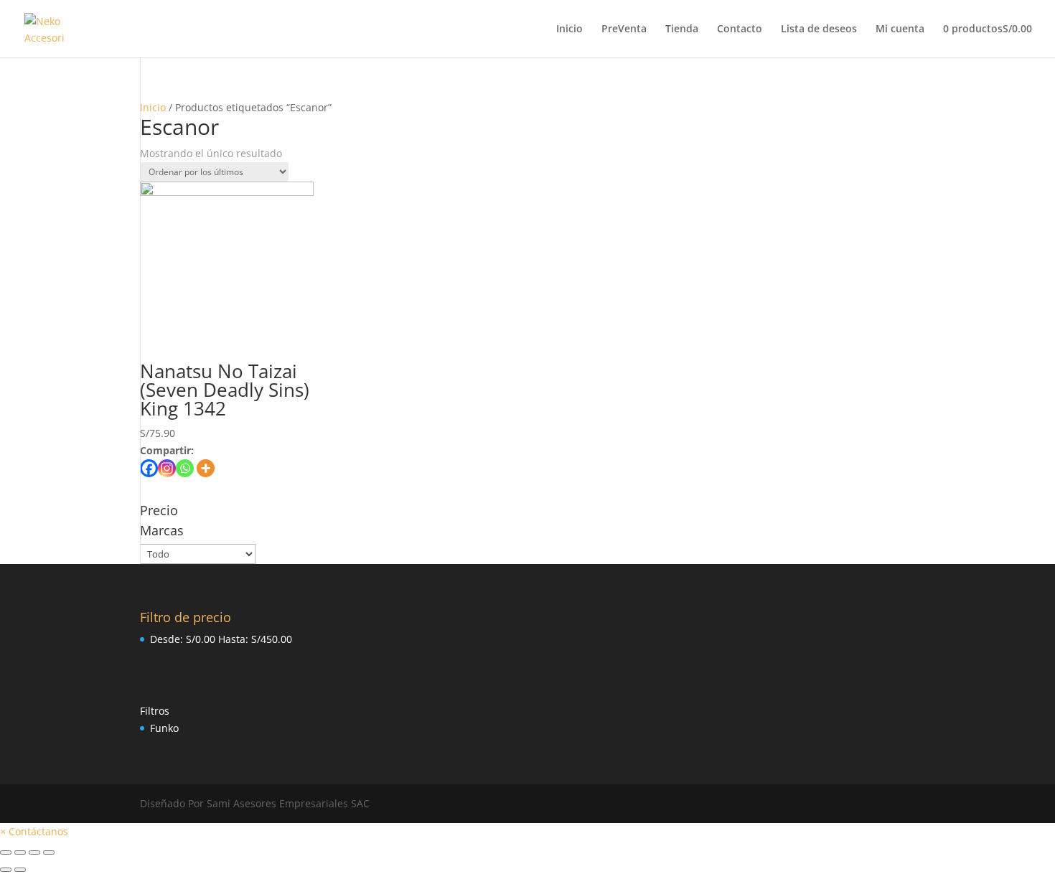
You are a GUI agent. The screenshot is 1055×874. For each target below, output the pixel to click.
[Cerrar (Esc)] (5, 852)
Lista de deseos (819, 29)
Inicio (569, 29)
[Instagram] (167, 468)
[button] (34, 831)
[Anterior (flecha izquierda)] (5, 870)
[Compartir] (20, 852)
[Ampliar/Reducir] (49, 852)
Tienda (681, 29)
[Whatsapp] (185, 468)
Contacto (739, 29)
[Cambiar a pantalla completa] (34, 852)
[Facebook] (149, 468)
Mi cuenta (900, 29)
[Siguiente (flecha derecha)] (20, 870)
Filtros (154, 711)
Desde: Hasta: (221, 639)
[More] (205, 468)
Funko (164, 728)
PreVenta (624, 29)
